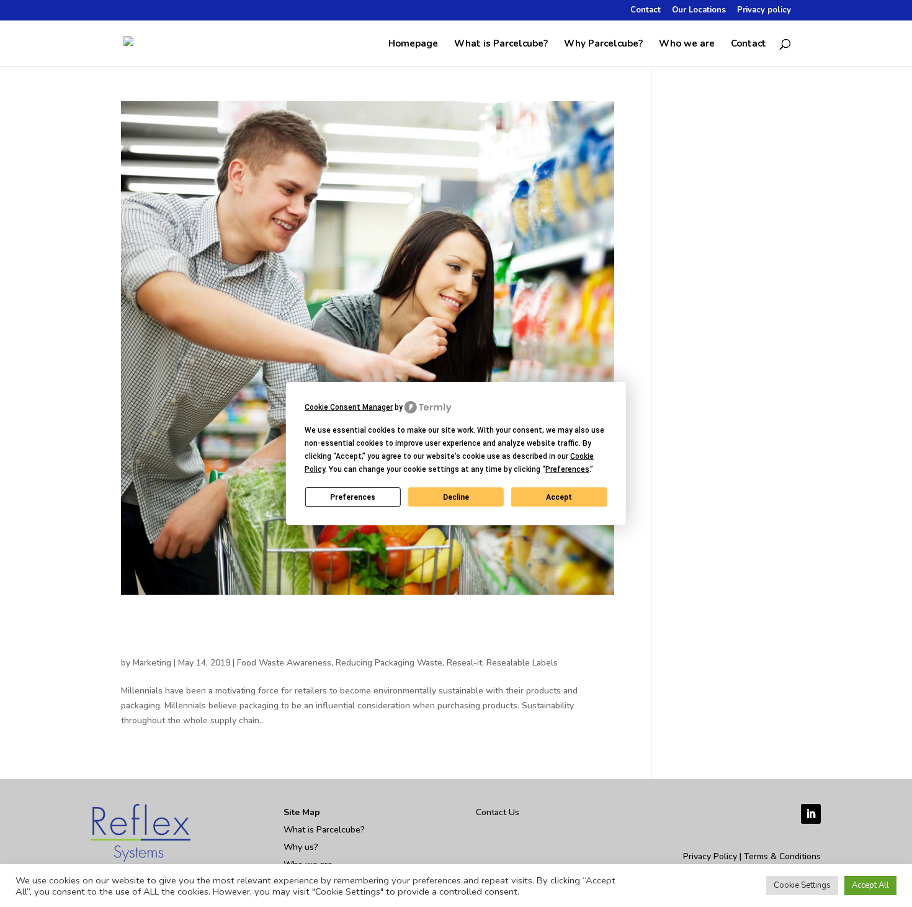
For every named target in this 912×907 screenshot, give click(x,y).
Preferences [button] (567, 469)
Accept (559, 497)
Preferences (352, 497)
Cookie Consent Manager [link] (349, 407)
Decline (456, 497)
